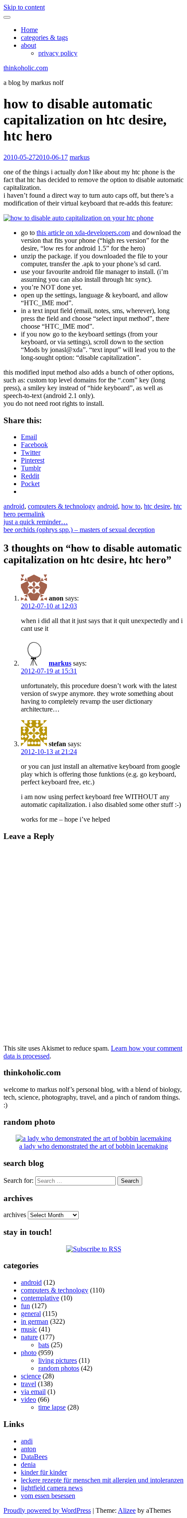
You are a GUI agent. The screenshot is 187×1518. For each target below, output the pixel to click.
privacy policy (57, 53)
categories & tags (44, 37)
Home (29, 29)
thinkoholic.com (25, 68)
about (28, 45)
